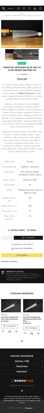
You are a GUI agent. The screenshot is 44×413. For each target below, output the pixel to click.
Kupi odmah (22, 255)
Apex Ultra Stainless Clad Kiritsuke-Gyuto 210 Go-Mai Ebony (32, 319)
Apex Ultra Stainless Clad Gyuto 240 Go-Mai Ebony (9, 318)
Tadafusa (24, 74)
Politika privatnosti (16, 408)
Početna (22, 13)
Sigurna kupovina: (9, 262)
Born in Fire (10, 8)
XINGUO (4, 315)
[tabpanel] (11, 318)
